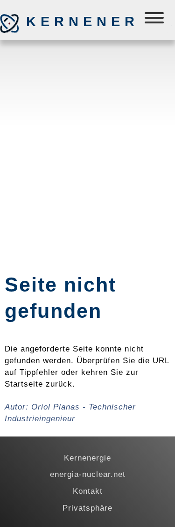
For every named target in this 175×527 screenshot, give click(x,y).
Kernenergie (75, 21)
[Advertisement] (87, 137)
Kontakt (88, 491)
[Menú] (155, 19)
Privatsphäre (87, 507)
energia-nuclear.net (88, 474)
